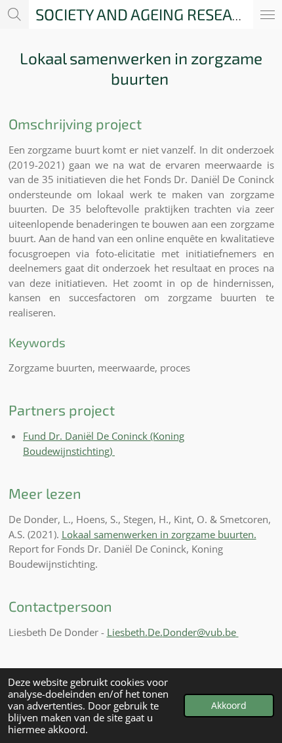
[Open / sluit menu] (267, 14)
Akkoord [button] (229, 705)
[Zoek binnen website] (14, 14)
